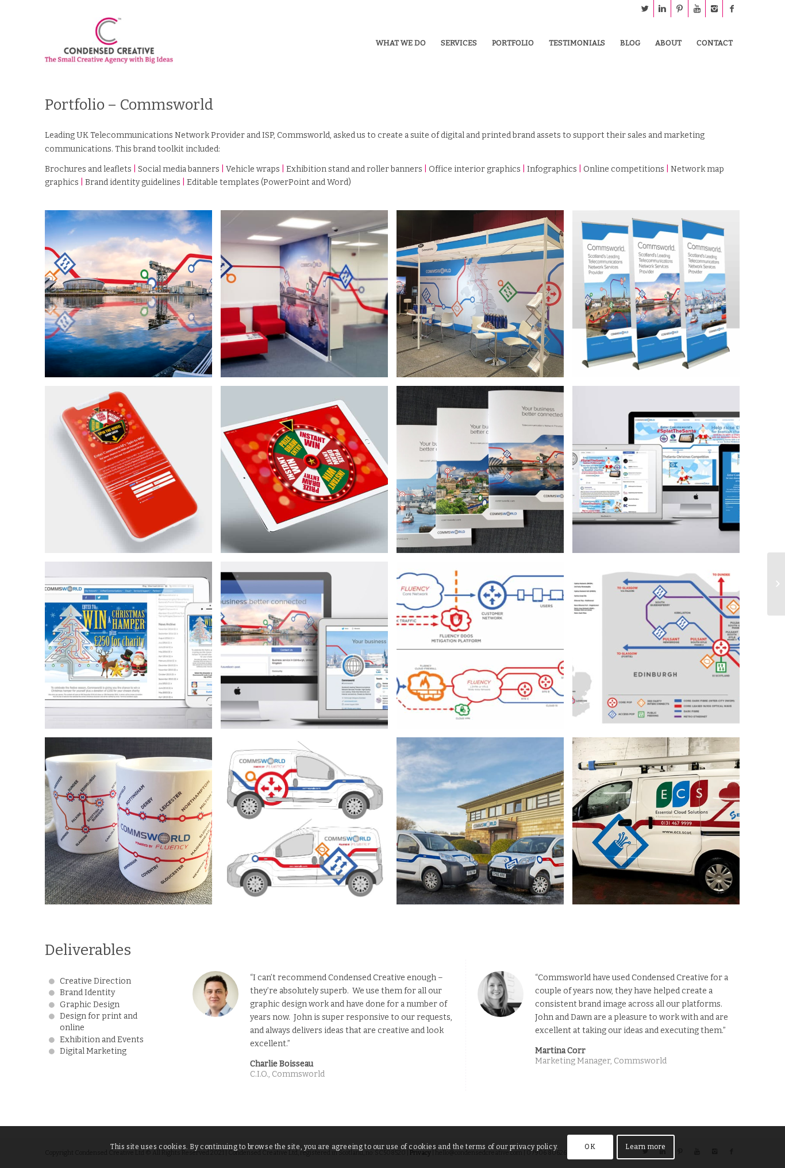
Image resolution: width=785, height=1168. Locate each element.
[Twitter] (645, 8)
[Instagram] (714, 8)
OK (589, 1147)
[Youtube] (696, 8)
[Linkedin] (662, 8)
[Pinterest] (679, 8)
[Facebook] (731, 8)
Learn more (645, 1147)
